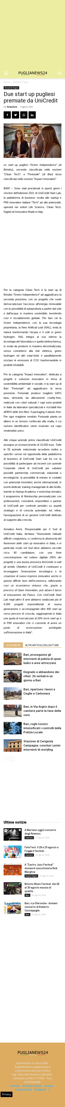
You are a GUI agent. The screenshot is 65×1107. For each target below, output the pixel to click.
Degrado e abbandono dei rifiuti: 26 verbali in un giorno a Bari (41, 676)
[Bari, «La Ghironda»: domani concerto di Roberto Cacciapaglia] (13, 907)
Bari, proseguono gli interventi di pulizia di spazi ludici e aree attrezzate (42, 659)
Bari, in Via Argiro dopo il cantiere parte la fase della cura (42, 711)
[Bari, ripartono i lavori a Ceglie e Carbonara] (13, 693)
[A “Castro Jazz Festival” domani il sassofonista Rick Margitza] (13, 869)
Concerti (29, 837)
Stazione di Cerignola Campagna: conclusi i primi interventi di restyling (41, 745)
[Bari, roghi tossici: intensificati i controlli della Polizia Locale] (13, 728)
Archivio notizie (32, 1086)
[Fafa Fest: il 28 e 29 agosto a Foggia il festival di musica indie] (13, 852)
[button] (60, 73)
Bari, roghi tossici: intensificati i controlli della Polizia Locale (42, 728)
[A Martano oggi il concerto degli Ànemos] (13, 834)
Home (7, 82)
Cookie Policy (23, 1089)
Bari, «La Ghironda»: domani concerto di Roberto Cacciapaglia (41, 907)
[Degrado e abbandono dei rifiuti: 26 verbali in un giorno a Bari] (13, 676)
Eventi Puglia (31, 876)
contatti (15, 1086)
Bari (27, 895)
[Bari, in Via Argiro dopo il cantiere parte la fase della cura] (13, 711)
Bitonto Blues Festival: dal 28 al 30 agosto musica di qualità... (42, 888)
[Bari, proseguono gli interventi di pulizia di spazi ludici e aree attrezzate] (13, 659)
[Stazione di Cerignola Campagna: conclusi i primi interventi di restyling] (13, 745)
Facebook (40, 1089)
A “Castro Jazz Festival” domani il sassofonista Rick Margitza (41, 868)
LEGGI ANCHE (13, 645)
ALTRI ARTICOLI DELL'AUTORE (42, 645)
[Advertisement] (32, 34)
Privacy (48, 1086)
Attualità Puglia (20, 82)
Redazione (12, 106)
